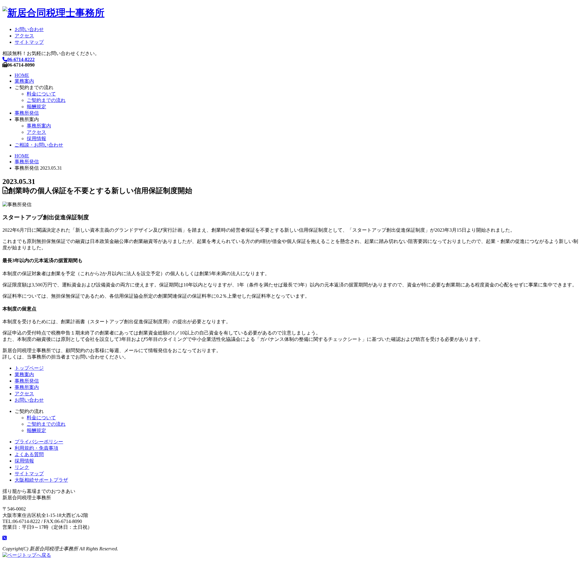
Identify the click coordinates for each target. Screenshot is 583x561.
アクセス (24, 35)
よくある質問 (29, 454)
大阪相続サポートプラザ (41, 480)
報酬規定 (36, 106)
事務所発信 (27, 113)
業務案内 (24, 81)
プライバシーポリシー (39, 441)
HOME (22, 75)
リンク (22, 467)
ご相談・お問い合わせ (39, 144)
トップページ (29, 368)
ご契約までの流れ (46, 100)
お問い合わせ (29, 29)
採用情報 (36, 138)
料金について (41, 93)
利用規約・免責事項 (36, 448)
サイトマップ (29, 42)
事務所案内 (39, 125)
